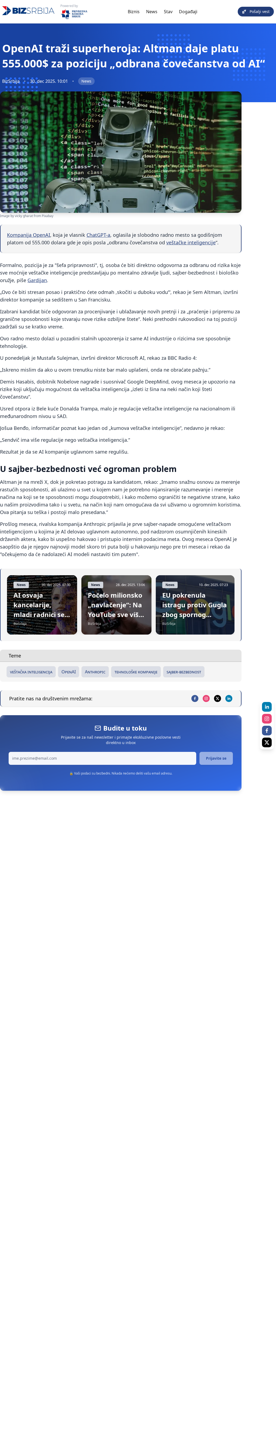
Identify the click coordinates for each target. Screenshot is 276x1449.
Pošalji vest (260, 11)
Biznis (134, 12)
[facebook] (194, 698)
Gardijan (37, 280)
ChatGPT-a (98, 235)
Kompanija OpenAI (28, 235)
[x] (217, 698)
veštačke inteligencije (191, 242)
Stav (168, 12)
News (151, 12)
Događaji (188, 12)
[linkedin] (228, 698)
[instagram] (206, 698)
